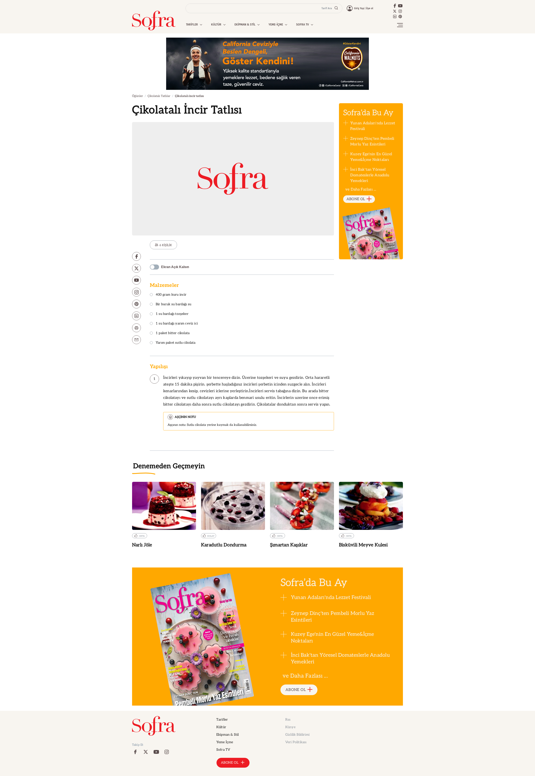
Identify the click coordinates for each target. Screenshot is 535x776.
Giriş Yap (359, 8)
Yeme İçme (224, 742)
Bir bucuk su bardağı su (173, 304)
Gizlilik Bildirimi (297, 735)
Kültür (221, 727)
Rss (287, 720)
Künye (290, 727)
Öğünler (137, 96)
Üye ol (369, 8)
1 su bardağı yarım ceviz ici (177, 324)
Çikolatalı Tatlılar (159, 96)
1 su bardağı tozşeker (172, 314)
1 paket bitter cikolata (173, 333)
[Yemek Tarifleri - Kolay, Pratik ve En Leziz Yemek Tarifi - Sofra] (154, 21)
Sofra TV (223, 750)
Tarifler (222, 720)
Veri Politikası (295, 742)
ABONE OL (355, 199)
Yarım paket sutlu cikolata (176, 343)
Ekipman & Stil (227, 735)
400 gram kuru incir (171, 295)
